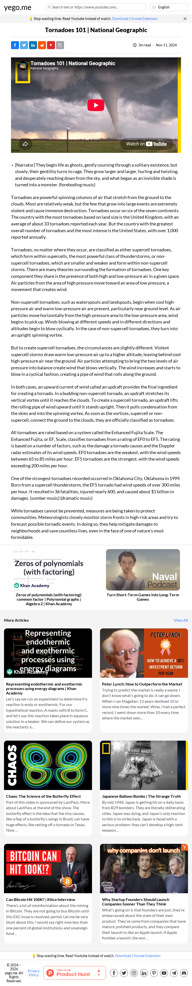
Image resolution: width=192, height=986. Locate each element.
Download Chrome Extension (135, 19)
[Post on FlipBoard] (51, 45)
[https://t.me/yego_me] (174, 973)
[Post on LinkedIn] (33, 45)
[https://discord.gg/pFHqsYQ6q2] (184, 973)
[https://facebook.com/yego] (114, 973)
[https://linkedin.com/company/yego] (144, 973)
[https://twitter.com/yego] (124, 973)
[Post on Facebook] (15, 45)
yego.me (18, 7)
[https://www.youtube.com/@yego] (164, 973)
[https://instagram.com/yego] (134, 973)
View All (181, 620)
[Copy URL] (60, 45)
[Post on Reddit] (42, 45)
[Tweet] (24, 45)
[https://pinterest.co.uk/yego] (154, 973)
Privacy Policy (34, 973)
